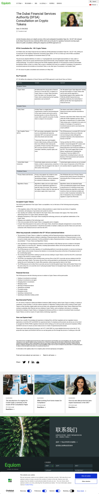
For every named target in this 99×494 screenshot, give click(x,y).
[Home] (3, 2)
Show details (80, 491)
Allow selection (86, 481)
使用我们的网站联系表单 (64, 445)
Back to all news (49, 355)
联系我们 (52, 3)
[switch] (44, 491)
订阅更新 (48, 462)
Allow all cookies (86, 476)
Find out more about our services (27, 355)
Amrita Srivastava (34, 328)
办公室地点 (43, 3)
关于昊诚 (18, 3)
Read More (9, 409)
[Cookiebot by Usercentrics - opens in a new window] (10, 491)
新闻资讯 (59, 3)
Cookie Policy (29, 484)
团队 (36, 3)
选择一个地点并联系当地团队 (66, 442)
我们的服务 (28, 3)
